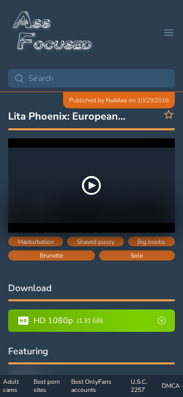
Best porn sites (47, 386)
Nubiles (116, 100)
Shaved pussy (95, 242)
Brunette (51, 255)
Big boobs (151, 242)
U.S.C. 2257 (139, 386)
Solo (137, 255)
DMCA (171, 386)
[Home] (53, 32)
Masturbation (36, 242)
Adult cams (11, 386)
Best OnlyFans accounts (91, 386)
